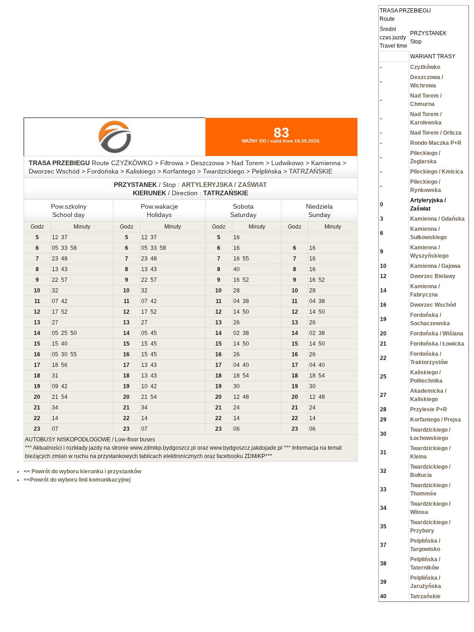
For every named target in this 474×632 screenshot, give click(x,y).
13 (55, 269)
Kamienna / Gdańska (437, 219)
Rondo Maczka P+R (436, 143)
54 (246, 375)
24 (236, 407)
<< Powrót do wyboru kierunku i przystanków (82, 471)
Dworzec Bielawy (432, 276)
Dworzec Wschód (433, 305)
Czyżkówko (425, 67)
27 (55, 322)
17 (55, 312)
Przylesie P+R (428, 409)
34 (55, 407)
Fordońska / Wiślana (436, 333)
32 (55, 290)
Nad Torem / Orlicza (436, 133)
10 (144, 386)
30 (64, 354)
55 (246, 258)
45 (153, 333)
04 (236, 301)
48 (64, 258)
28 (236, 290)
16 (236, 237)
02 (236, 333)
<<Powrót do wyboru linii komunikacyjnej (77, 480)
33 (64, 248)
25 (64, 333)
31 (55, 375)
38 (246, 301)
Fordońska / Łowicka (437, 344)
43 (64, 269)
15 (55, 344)
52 (246, 280)
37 (64, 237)
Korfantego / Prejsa (435, 419)
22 (55, 280)
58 (73, 248)
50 (246, 312)
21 (55, 397)
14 (236, 312)
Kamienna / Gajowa (435, 266)
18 (55, 365)
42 (64, 301)
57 (64, 280)
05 (55, 248)
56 (64, 365)
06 (236, 429)
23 (55, 258)
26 (236, 322)
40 (236, 269)
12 (55, 237)
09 (55, 386)
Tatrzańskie (425, 596)
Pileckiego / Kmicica (436, 171)
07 (55, 301)
